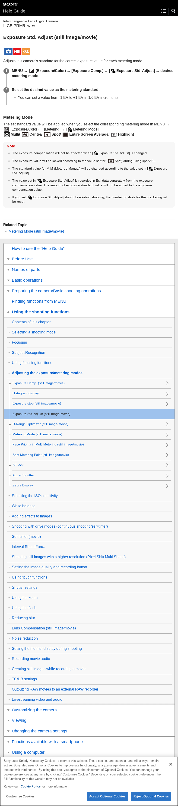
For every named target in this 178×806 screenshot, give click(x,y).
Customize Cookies (20, 796)
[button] (173, 11)
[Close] (170, 764)
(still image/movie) (36, 231)
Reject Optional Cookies (151, 796)
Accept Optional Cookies (107, 796)
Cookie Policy (31, 786)
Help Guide (14, 11)
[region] (89, 781)
